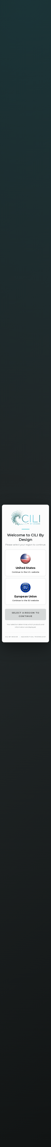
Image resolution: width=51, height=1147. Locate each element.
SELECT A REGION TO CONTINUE (25, 614)
